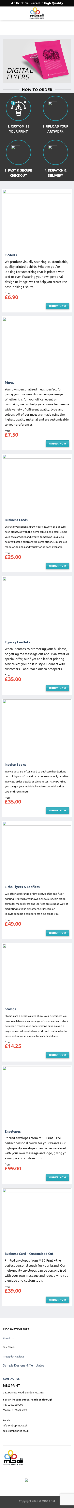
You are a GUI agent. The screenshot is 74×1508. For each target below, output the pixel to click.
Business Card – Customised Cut (29, 1253)
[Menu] (5, 13)
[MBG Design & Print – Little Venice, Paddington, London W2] (37, 13)
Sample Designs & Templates (23, 1365)
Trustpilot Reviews (13, 1356)
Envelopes (13, 1131)
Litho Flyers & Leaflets (22, 887)
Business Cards (16, 520)
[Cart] (69, 13)
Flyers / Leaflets (17, 642)
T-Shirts (11, 255)
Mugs (9, 382)
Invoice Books (15, 764)
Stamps (10, 1009)
